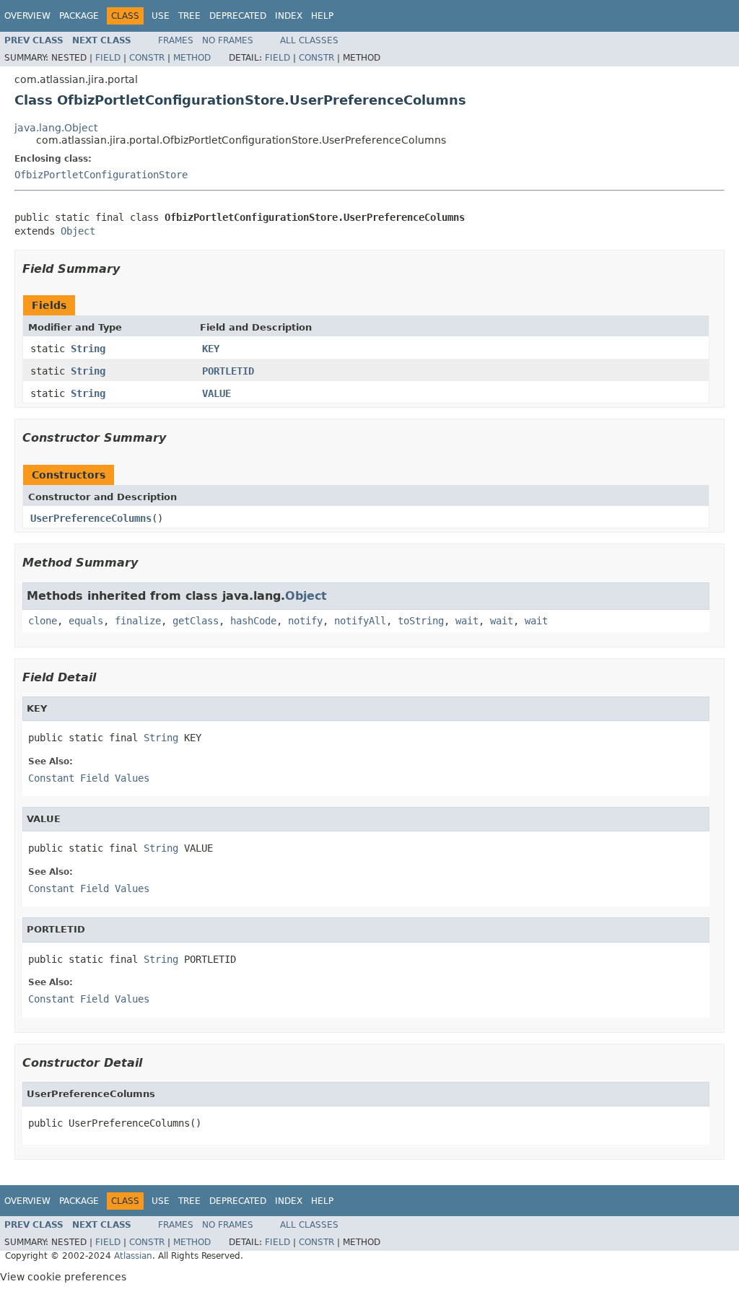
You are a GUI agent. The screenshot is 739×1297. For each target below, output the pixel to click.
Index (288, 16)
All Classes (309, 40)
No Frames (227, 40)
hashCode (253, 620)
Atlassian (133, 1256)
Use (161, 16)
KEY (210, 348)
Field (108, 58)
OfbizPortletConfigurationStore (101, 174)
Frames (175, 40)
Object (78, 231)
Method (192, 58)
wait (466, 620)
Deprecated (237, 16)
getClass (195, 620)
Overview (27, 16)
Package (79, 16)
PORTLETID (228, 371)
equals (86, 620)
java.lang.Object (55, 128)
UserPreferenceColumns (91, 518)
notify (305, 620)
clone (42, 620)
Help (322, 16)
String (88, 348)
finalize (138, 620)
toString (421, 620)
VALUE (216, 393)
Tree (189, 16)
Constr (147, 58)
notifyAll (360, 620)
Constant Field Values (88, 778)
